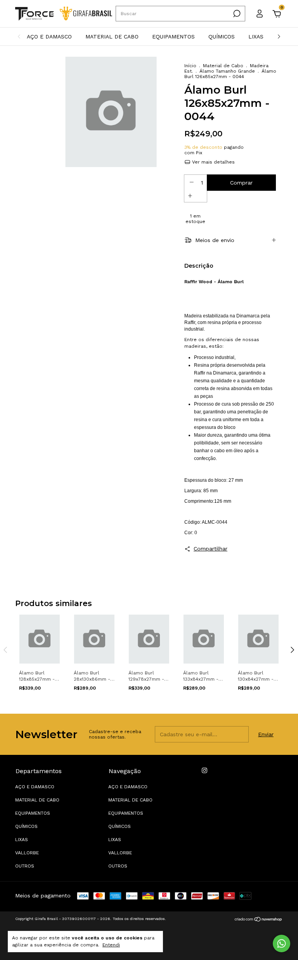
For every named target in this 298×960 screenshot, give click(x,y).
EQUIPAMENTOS (173, 36)
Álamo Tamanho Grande (227, 71)
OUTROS (24, 866)
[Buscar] (236, 13)
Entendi (111, 945)
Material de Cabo (223, 65)
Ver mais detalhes (213, 162)
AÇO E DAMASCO (49, 36)
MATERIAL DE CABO (112, 36)
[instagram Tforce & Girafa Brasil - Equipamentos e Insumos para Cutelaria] (204, 770)
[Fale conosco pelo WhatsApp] (281, 943)
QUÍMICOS (221, 36)
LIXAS (255, 36)
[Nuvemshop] (258, 919)
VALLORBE (27, 852)
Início (190, 65)
